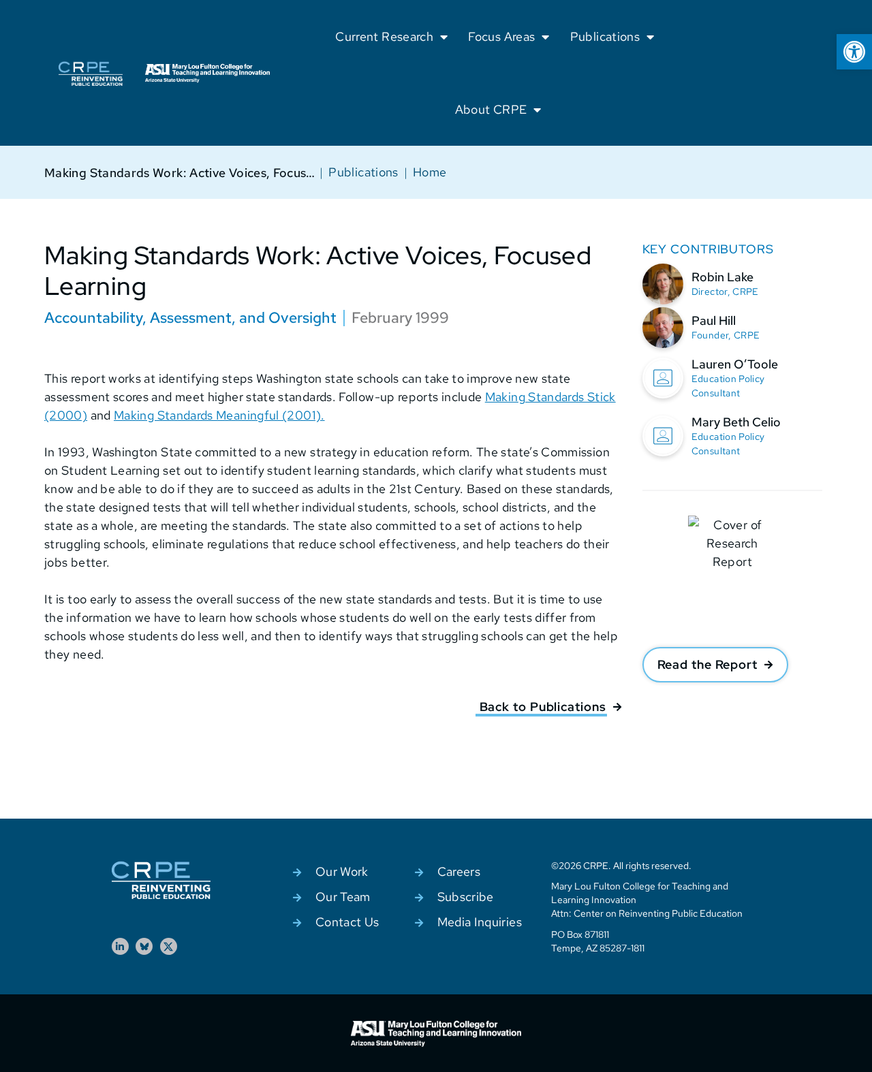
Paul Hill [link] (713, 320)
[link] (854, 51)
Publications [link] (605, 36)
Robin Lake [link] (722, 277)
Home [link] (429, 172)
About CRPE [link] (491, 109)
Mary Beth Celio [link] (736, 422)
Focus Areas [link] (501, 36)
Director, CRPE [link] (725, 291)
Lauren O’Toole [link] (734, 364)
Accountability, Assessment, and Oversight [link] (190, 318)
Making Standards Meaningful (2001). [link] (219, 415)
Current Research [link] (384, 36)
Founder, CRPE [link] (725, 335)
